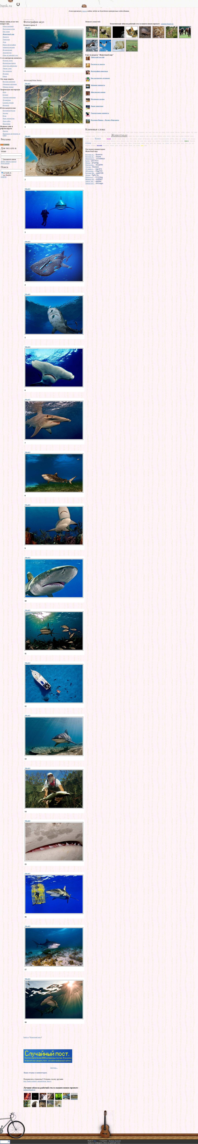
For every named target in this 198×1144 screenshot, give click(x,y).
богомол (136, 132)
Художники (7, 100)
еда (105, 136)
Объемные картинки (10, 84)
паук (153, 141)
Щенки (87, 163)
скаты (151, 143)
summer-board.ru (167, 24)
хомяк (116, 145)
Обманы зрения (8, 87)
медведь (184, 138)
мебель (176, 138)
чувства (130, 145)
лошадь (156, 138)
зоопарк (154, 136)
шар (134, 145)
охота (141, 141)
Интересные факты (9, 63)
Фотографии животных (99, 71)
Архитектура (7, 53)
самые (125, 143)
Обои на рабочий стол (10, 55)
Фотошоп (6, 105)
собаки (167, 143)
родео (104, 143)
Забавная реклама (9, 47)
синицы (143, 143)
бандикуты (114, 132)
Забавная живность (98, 85)
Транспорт (6, 39)
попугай (172, 141)
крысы (123, 138)
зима (147, 136)
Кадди (87, 161)
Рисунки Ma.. (90, 173)
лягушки (172, 138)
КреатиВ (109, 138)
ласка (131, 138)
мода (189, 138)
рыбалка (114, 143)
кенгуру (169, 136)
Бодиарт (5, 95)
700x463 (27, 28)
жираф (130, 136)
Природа (6, 37)
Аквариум (87, 132)
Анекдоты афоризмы (10, 66)
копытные (186, 136)
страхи (178, 143)
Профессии (192, 141)
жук (134, 136)
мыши (108, 141)
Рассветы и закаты (98, 64)
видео (150, 132)
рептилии (99, 143)
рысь (122, 143)
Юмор (5, 76)
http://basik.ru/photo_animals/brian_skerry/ (37, 1081)
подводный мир (165, 141)
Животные (119, 135)
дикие (195, 132)
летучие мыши (146, 138)
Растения (94, 143)
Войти (3, 161)
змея (150, 136)
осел (138, 141)
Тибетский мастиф (97, 57)
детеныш (188, 132)
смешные (159, 143)
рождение (109, 143)
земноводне (142, 136)
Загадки (5, 113)
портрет (176, 141)
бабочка (109, 132)
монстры (87, 141)
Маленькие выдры (97, 99)
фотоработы (106, 145)
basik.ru (26, 1037)
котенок (92, 138)
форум (84, 11)
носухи (118, 141)
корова (192, 136)
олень (134, 141)
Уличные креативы (9, 97)
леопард (140, 138)
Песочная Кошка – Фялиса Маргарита (105, 120)
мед (180, 138)
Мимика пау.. (90, 179)
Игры (4, 116)
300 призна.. (89, 171)
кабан (164, 136)
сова (171, 143)
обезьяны (123, 141)
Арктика (104, 132)
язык (145, 145)
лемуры (135, 138)
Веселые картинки (9, 82)
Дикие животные (97, 106)
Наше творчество (8, 118)
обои (127, 141)
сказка (147, 143)
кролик (119, 138)
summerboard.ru (29, 1090)
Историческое (7, 50)
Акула (92, 132)
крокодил (114, 138)
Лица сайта (6, 121)
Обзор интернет (8, 26)
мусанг (104, 141)
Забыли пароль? (11, 161)
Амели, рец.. (89, 181)
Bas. (95, 1141)
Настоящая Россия (9, 111)
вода (153, 132)
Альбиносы (98, 132)
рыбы (118, 143)
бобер (131, 132)
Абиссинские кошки (98, 92)
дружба (93, 136)
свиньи (130, 143)
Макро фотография (9, 45)
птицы (88, 143)
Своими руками (8, 103)
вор (160, 132)
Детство (88, 167)
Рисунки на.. (89, 154)
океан (131, 141)
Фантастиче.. (89, 165)
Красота (104, 138)
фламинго (93, 145)
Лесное (87, 175)
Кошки (98, 138)
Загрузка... (54, 1068)
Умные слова (7, 68)
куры (127, 138)
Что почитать (7, 71)
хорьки (120, 145)
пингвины (157, 141)
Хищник (112, 145)
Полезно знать (8, 60)
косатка (87, 138)
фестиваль (87, 145)
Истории (6, 74)
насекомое (113, 141)
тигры (182, 143)
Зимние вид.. (90, 183)
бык (147, 132)
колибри (181, 136)
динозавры (88, 136)
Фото (4, 92)
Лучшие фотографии (164, 138)
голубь (167, 132)
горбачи (172, 132)
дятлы (101, 136)
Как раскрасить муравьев (100, 78)
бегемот (119, 132)
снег (163, 143)
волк (157, 132)
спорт (174, 143)
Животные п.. (90, 159)
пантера (149, 141)
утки (193, 143)
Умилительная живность (100, 113)
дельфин (183, 132)
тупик (186, 143)
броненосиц (142, 132)
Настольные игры (9, 29)
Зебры (137, 136)
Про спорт (6, 32)
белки (123, 132)
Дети (4, 42)
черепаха (125, 145)
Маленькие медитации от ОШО (11, 134)
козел (177, 136)
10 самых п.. (89, 169)
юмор (142, 145)
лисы (152, 138)
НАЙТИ (3, 177)
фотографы (99, 145)
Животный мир (8, 34)
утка (190, 143)
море (92, 141)
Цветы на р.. (89, 177)
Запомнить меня (9, 159)
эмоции (138, 145)
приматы (181, 141)
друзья (97, 136)
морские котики (97, 141)
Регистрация (5, 163)
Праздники (6, 124)
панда (145, 141)
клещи (173, 136)
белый (127, 132)
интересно (159, 136)
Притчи (5, 131)
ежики (108, 136)
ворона (163, 132)
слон (155, 143)
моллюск (193, 138)
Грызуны (177, 132)
